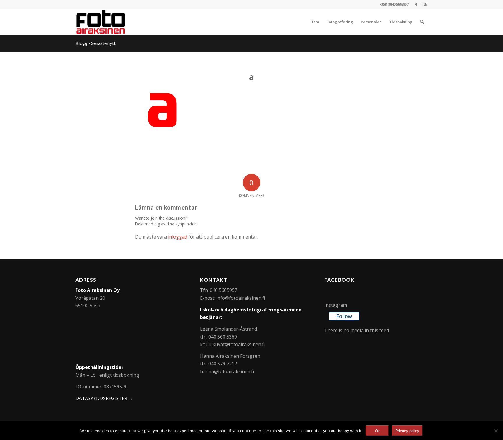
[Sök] (422, 22)
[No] (496, 431)
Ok (377, 431)
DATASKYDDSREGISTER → (104, 398)
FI (415, 4)
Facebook (339, 280)
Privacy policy (407, 431)
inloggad (177, 237)
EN (425, 4)
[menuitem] (415, 4)
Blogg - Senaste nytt (95, 43)
